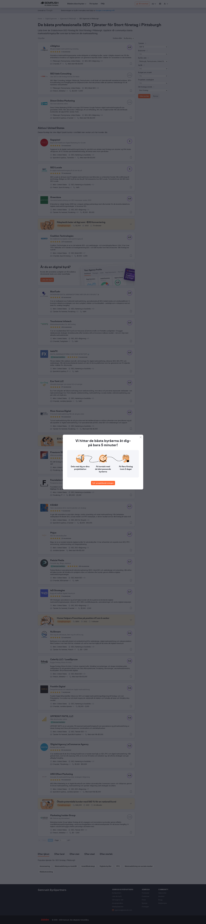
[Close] (140, 437)
